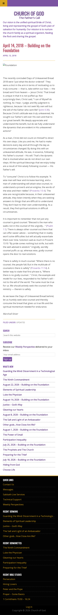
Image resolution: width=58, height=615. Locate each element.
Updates (20, 322)
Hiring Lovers (10, 584)
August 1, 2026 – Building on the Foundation (25, 429)
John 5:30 (44, 109)
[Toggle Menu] (3, 3)
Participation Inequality (14, 439)
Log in (29, 606)
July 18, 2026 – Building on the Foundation (24, 459)
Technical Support (12, 499)
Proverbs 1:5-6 (37, 190)
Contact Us (8, 484)
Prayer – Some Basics (14, 594)
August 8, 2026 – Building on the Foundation (25, 414)
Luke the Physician (12, 394)
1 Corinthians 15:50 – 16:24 (16, 599)
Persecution (9, 579)
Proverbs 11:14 (38, 268)
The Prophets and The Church (18, 449)
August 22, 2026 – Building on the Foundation (26, 384)
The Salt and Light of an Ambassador (21, 419)
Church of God (29, 13)
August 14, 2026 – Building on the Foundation (26, 399)
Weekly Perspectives (13, 504)
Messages (8, 489)
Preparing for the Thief (15, 454)
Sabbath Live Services (14, 494)
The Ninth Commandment (16, 379)
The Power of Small (13, 434)
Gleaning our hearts (13, 409)
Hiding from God (11, 464)
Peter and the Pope (13, 589)
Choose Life (9, 469)
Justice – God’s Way (12, 404)
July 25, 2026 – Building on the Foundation (24, 444)
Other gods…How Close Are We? (19, 424)
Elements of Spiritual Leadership (19, 389)
